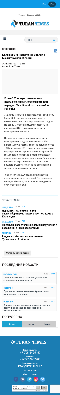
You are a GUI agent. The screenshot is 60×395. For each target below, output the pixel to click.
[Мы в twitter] (42, 379)
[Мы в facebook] (16, 379)
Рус (52, 4)
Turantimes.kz (24, 105)
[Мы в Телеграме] (29, 379)
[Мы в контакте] (22, 379)
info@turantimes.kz (30, 366)
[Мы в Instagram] (36, 379)
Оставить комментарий (17, 253)
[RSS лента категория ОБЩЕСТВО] (55, 51)
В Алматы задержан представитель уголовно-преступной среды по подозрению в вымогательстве (27, 308)
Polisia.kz (9, 108)
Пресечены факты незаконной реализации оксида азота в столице (26, 292)
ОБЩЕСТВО (9, 49)
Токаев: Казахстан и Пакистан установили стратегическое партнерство (25, 279)
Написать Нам (30, 371)
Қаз (44, 4)
